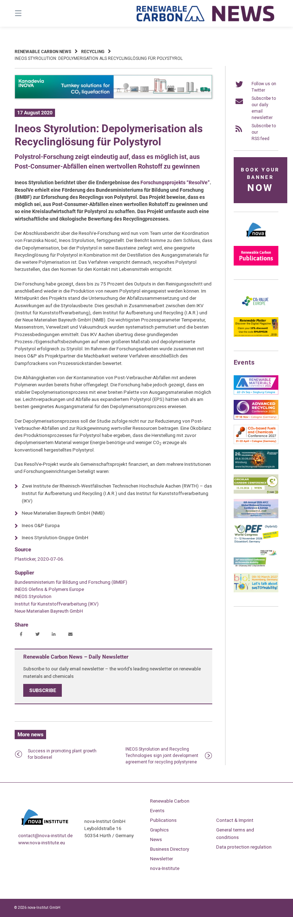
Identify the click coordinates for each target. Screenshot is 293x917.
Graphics (159, 830)
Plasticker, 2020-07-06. (39, 559)
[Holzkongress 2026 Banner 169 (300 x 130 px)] (256, 467)
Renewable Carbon (169, 801)
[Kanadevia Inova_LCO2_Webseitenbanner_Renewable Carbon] (113, 97)
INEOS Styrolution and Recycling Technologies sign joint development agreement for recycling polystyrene (161, 755)
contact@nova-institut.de (45, 835)
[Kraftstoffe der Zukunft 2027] (256, 566)
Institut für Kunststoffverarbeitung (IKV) (57, 604)
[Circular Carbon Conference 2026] (256, 492)
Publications (163, 820)
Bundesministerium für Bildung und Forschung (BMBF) (71, 582)
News (156, 839)
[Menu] (31, 13)
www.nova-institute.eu (41, 842)
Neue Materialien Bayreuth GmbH (49, 611)
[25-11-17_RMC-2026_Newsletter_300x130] (256, 393)
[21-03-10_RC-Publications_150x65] (256, 264)
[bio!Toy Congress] (256, 590)
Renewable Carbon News (43, 51)
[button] (21, 634)
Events (157, 810)
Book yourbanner (260, 180)
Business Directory (169, 849)
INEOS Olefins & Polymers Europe (49, 589)
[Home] (205, 13)
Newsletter (161, 858)
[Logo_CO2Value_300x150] (256, 310)
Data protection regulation (244, 847)
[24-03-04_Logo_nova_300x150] (256, 239)
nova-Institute (164, 868)
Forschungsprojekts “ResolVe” (175, 182)
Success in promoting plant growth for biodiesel (62, 754)
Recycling (92, 51)
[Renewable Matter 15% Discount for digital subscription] (256, 335)
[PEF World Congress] (256, 541)
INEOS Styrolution (33, 596)
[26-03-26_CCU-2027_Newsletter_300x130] (256, 442)
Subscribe (42, 690)
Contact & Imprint (234, 820)
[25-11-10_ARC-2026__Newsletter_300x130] (256, 418)
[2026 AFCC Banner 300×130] (256, 516)
